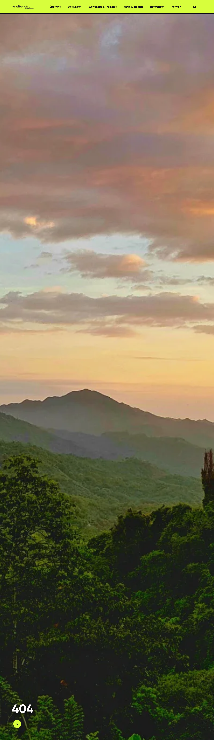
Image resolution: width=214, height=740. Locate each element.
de (194, 6)
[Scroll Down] (17, 724)
